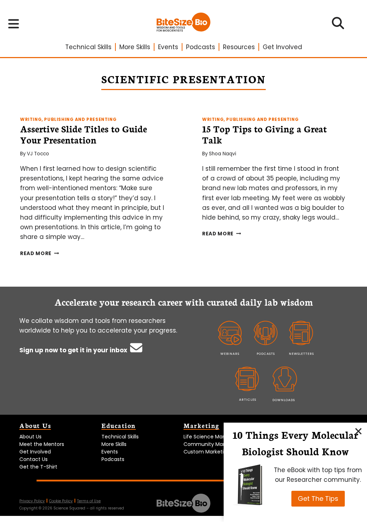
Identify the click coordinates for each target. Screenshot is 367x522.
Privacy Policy (32, 501)
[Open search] (338, 25)
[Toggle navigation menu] (14, 24)
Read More (39, 253)
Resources (239, 47)
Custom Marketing (207, 451)
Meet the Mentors (41, 444)
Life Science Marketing (212, 436)
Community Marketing (212, 444)
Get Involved (282, 47)
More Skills (134, 47)
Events (168, 47)
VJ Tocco (38, 153)
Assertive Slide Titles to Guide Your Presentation (83, 134)
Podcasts (200, 47)
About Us (30, 436)
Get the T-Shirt (38, 466)
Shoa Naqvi (222, 153)
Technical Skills (88, 47)
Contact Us (33, 459)
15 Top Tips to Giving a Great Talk (264, 134)
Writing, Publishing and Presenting (68, 119)
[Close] (358, 431)
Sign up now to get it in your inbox (74, 350)
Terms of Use (89, 501)
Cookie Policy (61, 501)
